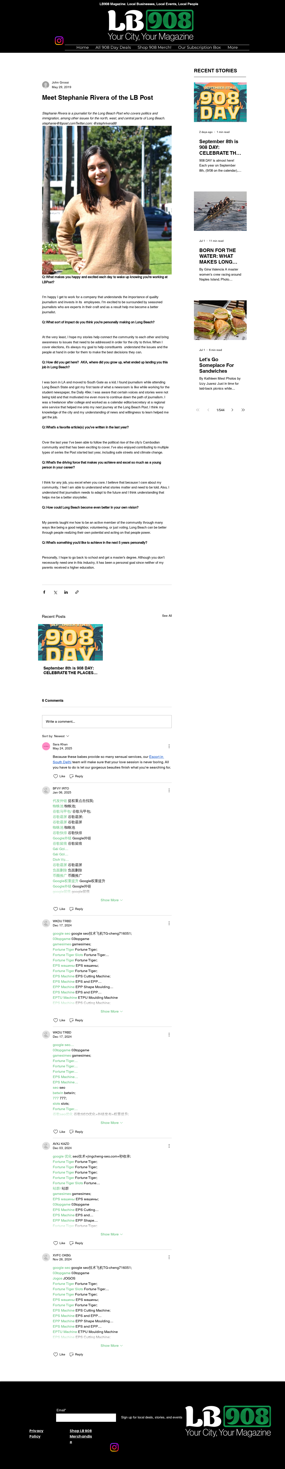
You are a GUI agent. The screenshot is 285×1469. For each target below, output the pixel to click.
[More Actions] (169, 746)
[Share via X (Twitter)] (55, 592)
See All (167, 615)
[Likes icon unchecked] (56, 776)
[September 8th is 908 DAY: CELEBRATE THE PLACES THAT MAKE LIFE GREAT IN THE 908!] (70, 642)
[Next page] (232, 410)
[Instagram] (59, 40)
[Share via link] (77, 592)
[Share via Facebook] (44, 592)
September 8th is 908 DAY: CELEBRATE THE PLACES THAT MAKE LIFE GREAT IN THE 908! (69, 670)
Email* (61, 1410)
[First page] (198, 410)
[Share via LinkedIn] (66, 592)
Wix (97, 1467)
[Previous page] (208, 410)
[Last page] (243, 410)
